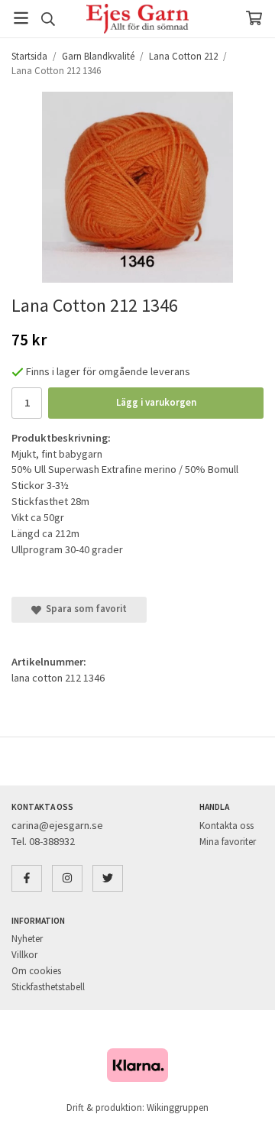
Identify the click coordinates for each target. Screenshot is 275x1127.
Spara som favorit (84, 608)
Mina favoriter (227, 841)
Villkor (24, 954)
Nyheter (27, 938)
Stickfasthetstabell (48, 986)
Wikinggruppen (178, 1107)
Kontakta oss (226, 825)
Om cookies (36, 970)
